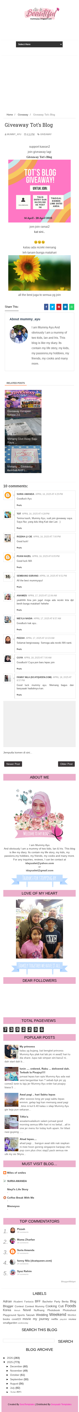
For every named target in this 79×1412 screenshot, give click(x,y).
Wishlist (72, 1315)
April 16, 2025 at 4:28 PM (35, 513)
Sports (21, 1315)
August (14, 1383)
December (16, 1366)
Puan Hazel (24, 556)
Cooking (51, 1306)
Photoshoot (69, 1310)
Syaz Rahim (24, 1271)
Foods (70, 1306)
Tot (19, 513)
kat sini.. (39, 231)
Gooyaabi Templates (61, 1404)
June (13, 1392)
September (17, 1379)
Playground (9, 1315)
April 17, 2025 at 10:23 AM (40, 638)
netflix (54, 1319)
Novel (27, 1310)
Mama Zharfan (26, 1239)
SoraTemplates (27, 1404)
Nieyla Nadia (25, 618)
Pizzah (21, 638)
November (16, 1370)
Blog (73, 1301)
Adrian (7, 1301)
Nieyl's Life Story (17, 1189)
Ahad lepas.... (28, 1139)
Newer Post (13, 763)
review (72, 1319)
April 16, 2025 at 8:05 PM (46, 556)
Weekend (57, 1314)
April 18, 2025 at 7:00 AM (37, 657)
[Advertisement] (39, 83)
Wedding (42, 1315)
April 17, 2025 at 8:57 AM (47, 618)
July (12, 1387)
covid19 (16, 1319)
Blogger (8, 1306)
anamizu (22, 595)
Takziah (30, 1315)
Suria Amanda (25, 494)
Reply (19, 505)
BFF (38, 1301)
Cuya (20, 657)
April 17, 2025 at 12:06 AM (42, 595)
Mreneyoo (13, 1206)
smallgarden (10, 1322)
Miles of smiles (16, 1172)
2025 (10, 1362)
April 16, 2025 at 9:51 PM (53, 576)
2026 (10, 1357)
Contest (19, 1306)
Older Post (66, 763)
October (15, 1374)
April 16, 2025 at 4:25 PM (49, 494)
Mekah (17, 1310)
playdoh (63, 1319)
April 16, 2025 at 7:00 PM (47, 536)
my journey (41, 1319)
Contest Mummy (34, 1306)
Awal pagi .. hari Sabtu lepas (37, 1094)
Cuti (61, 1306)
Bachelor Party (51, 1301)
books (6, 1319)
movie (27, 1319)
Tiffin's (24, 1116)
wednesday (23, 1323)
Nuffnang (39, 1310)
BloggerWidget (68, 1281)
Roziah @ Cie (24, 536)
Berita (65, 1301)
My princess (27, 1046)
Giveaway (46, 134)
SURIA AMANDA (17, 1181)
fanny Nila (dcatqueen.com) (34, 677)
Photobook (53, 1310)
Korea (7, 1310)
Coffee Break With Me (20, 1197)
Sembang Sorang (27, 576)
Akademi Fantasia (23, 1301)
